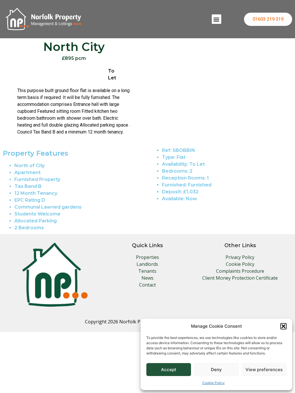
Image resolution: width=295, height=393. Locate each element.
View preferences (264, 369)
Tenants (147, 271)
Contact (147, 285)
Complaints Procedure (240, 271)
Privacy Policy (240, 257)
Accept (168, 369)
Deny (216, 369)
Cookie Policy (213, 383)
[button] (283, 326)
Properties (147, 257)
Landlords (147, 264)
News (147, 278)
